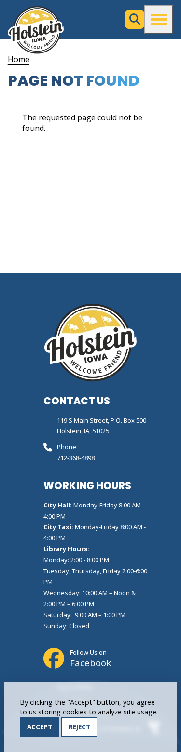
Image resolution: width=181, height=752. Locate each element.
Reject (79, 726)
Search (134, 19)
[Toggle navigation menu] (158, 19)
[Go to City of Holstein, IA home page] (36, 29)
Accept (39, 726)
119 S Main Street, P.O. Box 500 (101, 420)
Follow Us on (90, 658)
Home (18, 59)
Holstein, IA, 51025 (83, 431)
